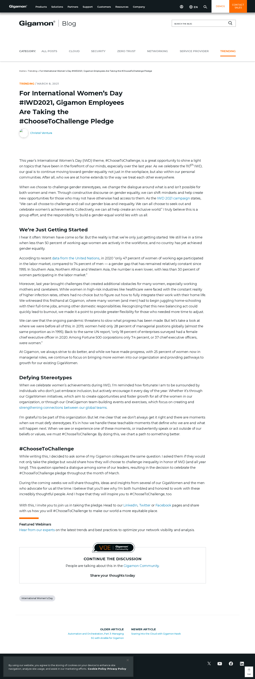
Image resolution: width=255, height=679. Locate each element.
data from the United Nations (75, 258)
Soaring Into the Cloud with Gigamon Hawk (156, 633)
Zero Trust (126, 51)
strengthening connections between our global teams (63, 408)
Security (98, 51)
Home (22, 71)
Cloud (74, 51)
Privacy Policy (116, 668)
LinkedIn (130, 505)
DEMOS (220, 6)
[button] (41, 6)
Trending (228, 51)
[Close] (128, 660)
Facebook (164, 505)
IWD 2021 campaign (173, 198)
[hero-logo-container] (21, 7)
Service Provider (194, 51)
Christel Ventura (40, 132)
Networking (157, 51)
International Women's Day (37, 598)
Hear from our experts (37, 530)
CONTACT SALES (238, 6)
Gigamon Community (141, 566)
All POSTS (49, 51)
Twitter (144, 505)
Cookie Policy (97, 668)
